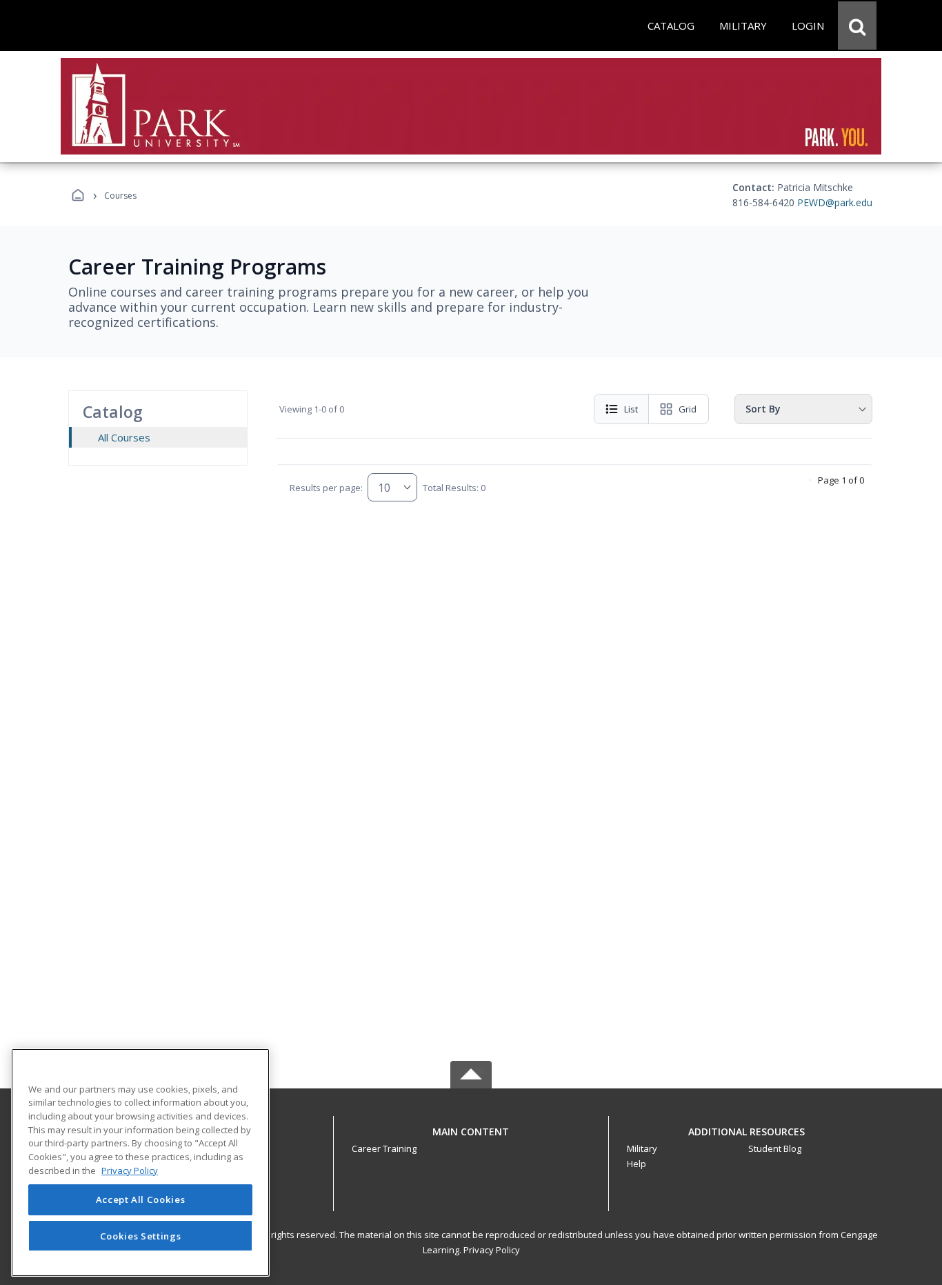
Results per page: (326, 487)
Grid (688, 409)
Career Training (384, 1148)
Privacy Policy (491, 1250)
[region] (140, 1162)
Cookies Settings (140, 1235)
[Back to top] (471, 1139)
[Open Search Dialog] (857, 25)
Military (642, 1148)
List (631, 409)
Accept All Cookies (141, 1200)
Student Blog (774, 1148)
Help (636, 1163)
